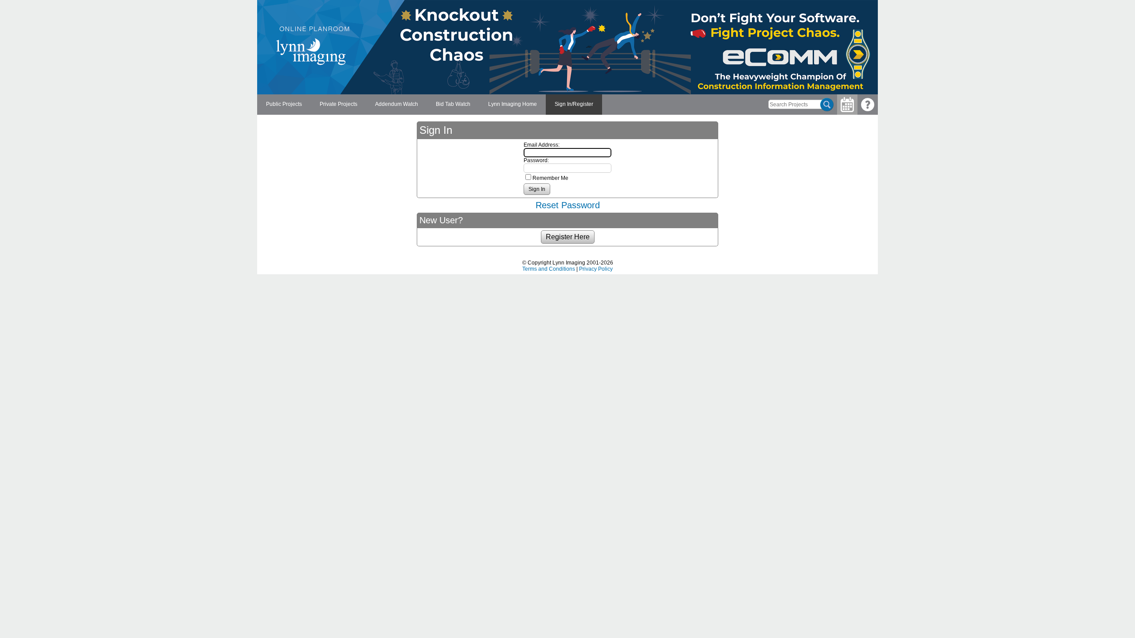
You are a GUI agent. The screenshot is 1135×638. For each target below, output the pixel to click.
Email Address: (542, 145)
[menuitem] (284, 104)
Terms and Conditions (548, 269)
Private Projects (338, 104)
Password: (536, 160)
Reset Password (568, 205)
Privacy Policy (596, 269)
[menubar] (429, 104)
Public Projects (284, 104)
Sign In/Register (574, 104)
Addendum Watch (396, 104)
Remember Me (550, 178)
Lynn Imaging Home (512, 104)
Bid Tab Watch (453, 104)
